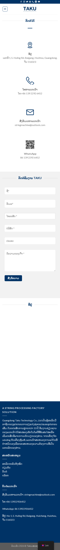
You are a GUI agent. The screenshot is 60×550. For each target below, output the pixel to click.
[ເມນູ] (5, 9)
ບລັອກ (5, 475)
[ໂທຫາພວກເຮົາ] (33, 2)
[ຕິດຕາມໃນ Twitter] (27, 2)
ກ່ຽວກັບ (6, 467)
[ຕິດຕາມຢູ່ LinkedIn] (36, 2)
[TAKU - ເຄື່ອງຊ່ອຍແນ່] (30, 9)
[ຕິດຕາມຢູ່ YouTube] (39, 2)
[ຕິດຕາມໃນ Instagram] (24, 2)
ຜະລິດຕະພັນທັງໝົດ (12, 463)
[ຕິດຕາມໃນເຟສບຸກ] (21, 2)
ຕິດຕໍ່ (4, 471)
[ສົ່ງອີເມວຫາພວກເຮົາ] (30, 2)
